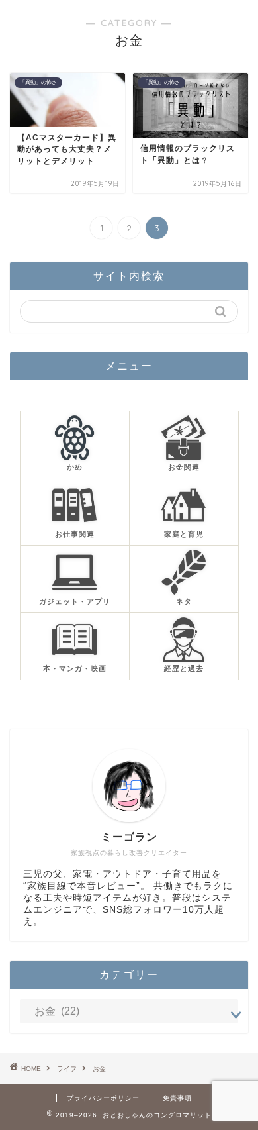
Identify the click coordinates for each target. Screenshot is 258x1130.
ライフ (67, 1068)
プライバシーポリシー (103, 1098)
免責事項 (177, 1098)
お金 (99, 1068)
